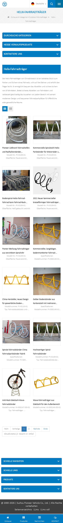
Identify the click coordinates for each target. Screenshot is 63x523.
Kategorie (23, 17)
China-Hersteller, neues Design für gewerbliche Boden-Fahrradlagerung (15, 301)
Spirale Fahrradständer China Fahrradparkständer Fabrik (14, 352)
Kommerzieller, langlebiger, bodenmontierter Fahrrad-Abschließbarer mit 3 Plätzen (45, 251)
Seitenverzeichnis (23, 509)
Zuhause (14, 17)
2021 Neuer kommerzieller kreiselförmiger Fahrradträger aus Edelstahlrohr (46, 201)
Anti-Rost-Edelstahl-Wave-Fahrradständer (13, 402)
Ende (46, 429)
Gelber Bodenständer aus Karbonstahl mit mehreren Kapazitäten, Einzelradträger (45, 301)
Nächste (36, 429)
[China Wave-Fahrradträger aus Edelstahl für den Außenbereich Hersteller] (47, 382)
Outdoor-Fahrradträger (38, 17)
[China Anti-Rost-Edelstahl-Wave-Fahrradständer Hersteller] (16, 382)
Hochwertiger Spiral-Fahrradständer (42, 352)
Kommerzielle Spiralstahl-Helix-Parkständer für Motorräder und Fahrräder (47, 150)
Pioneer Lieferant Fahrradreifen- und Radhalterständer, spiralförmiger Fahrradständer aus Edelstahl (16, 150)
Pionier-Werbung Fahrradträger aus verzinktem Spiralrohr (15, 251)
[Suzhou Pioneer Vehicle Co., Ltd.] (4, 4)
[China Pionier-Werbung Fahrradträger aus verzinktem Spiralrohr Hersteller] (16, 231)
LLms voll (45, 509)
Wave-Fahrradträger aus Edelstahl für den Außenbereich (46, 402)
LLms (36, 509)
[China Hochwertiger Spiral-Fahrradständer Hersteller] (47, 331)
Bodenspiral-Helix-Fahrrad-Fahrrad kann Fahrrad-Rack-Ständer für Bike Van (14, 201)
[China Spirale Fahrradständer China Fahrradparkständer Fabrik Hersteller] (16, 331)
